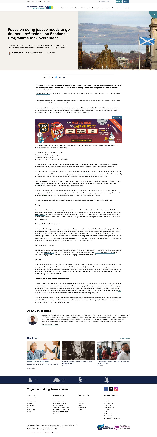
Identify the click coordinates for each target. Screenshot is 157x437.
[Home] (59, 8)
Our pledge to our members (61, 407)
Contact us (125, 8)
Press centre (107, 405)
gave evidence (49, 252)
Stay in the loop (108, 403)
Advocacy (81, 405)
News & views (116, 8)
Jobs (105, 412)
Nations (29, 403)
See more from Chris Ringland (50, 324)
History (29, 412)
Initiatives (81, 401)
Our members (57, 414)
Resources (95, 8)
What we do (84, 8)
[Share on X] (52, 77)
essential (101, 238)
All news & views (124, 338)
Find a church (108, 414)
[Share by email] (60, 77)
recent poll (39, 183)
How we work (31, 405)
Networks (81, 403)
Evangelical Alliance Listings (112, 418)
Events (80, 409)
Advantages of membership (61, 409)
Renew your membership (60, 403)
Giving (29, 407)
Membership (73, 8)
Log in (126, 1)
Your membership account (60, 412)
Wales (48, 1)
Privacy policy (30, 432)
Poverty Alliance (40, 214)
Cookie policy (38, 432)
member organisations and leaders (46, 236)
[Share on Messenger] (56, 77)
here (115, 288)
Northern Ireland (36, 1)
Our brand (107, 409)
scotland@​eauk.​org (62, 302)
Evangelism (105, 8)
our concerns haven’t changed (105, 252)
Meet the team (31, 401)
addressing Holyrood (43, 93)
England (29, 1)
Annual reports (31, 409)
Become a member (58, 401)
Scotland (44, 1)
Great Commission (109, 416)
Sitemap (56, 432)
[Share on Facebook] (49, 77)
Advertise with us (109, 407)
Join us (120, 1)
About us (63, 8)
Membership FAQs (58, 405)
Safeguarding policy (48, 432)
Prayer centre (82, 407)
